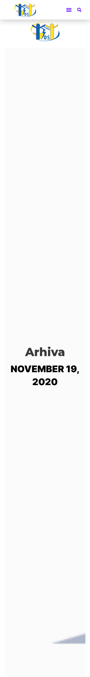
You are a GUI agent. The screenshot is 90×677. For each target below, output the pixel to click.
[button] (69, 10)
